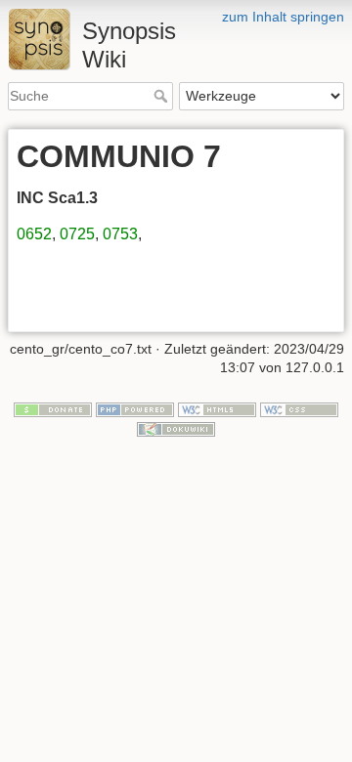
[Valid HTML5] (217, 408)
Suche (163, 96)
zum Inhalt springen (283, 16)
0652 (34, 234)
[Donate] (53, 408)
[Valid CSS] (299, 408)
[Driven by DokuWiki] (176, 428)
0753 (120, 234)
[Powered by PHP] (135, 408)
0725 (77, 234)
